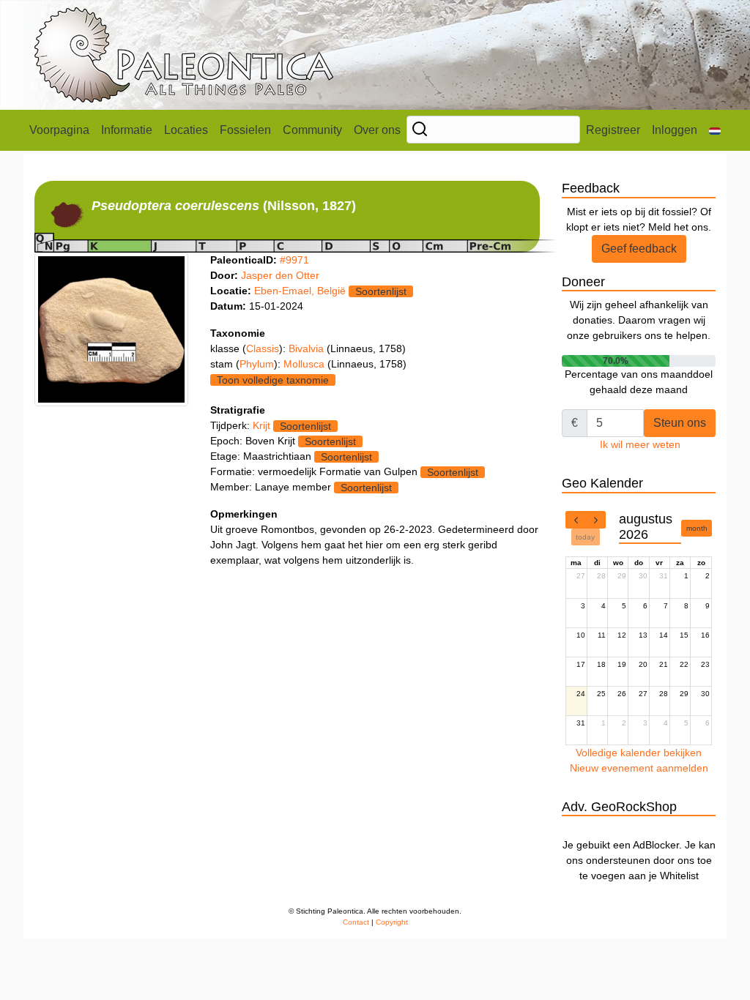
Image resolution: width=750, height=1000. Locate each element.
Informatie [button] (126, 130)
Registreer (613, 130)
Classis (262, 348)
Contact (356, 922)
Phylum (257, 364)
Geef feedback (639, 248)
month (697, 528)
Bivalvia (308, 348)
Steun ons (679, 423)
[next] (595, 520)
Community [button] (312, 130)
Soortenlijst (380, 291)
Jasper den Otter (280, 275)
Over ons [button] (377, 130)
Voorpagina (59, 130)
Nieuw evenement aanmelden (639, 768)
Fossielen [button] (245, 130)
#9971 (294, 260)
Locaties (186, 130)
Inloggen (674, 130)
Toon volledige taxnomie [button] (273, 380)
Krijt (261, 425)
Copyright (392, 922)
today (585, 537)
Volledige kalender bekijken (639, 752)
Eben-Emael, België (300, 290)
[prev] (575, 520)
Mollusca (305, 364)
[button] (715, 130)
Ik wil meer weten (640, 444)
